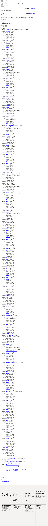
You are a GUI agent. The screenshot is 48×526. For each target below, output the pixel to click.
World (3, 26)
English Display (32, 8)
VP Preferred (10, 462)
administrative (32, 13)
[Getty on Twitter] (38, 491)
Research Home (3, 2)
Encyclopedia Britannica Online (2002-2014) (11, 461)
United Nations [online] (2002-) (13, 458)
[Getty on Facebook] (36, 491)
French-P (9, 23)
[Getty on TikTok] (42, 491)
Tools (6, 2)
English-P (12, 21)
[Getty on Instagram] (40, 491)
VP (9, 457)
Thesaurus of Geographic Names (11, 2)
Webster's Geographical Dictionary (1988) (14, 463)
